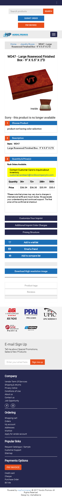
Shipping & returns (13, 385)
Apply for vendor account (16, 434)
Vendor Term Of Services (16, 381)
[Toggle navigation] (56, 2)
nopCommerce (24, 490)
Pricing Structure (31, 232)
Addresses (9, 427)
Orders (8, 421)
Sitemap (8, 453)
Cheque (8, 476)
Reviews (31, 292)
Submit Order (31, 18)
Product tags (31, 285)
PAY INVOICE (31, 25)
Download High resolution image (31, 271)
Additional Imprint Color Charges (31, 225)
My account (10, 424)
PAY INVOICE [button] (13, 467)
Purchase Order (12, 479)
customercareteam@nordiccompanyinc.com (32, 175)
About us (9, 394)
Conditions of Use (13, 391)
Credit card (9, 473)
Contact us (9, 397)
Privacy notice (11, 388)
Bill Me (8, 482)
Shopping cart (11, 418)
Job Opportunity (12, 400)
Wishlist (8, 431)
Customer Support (13, 450)
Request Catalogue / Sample (18, 447)
